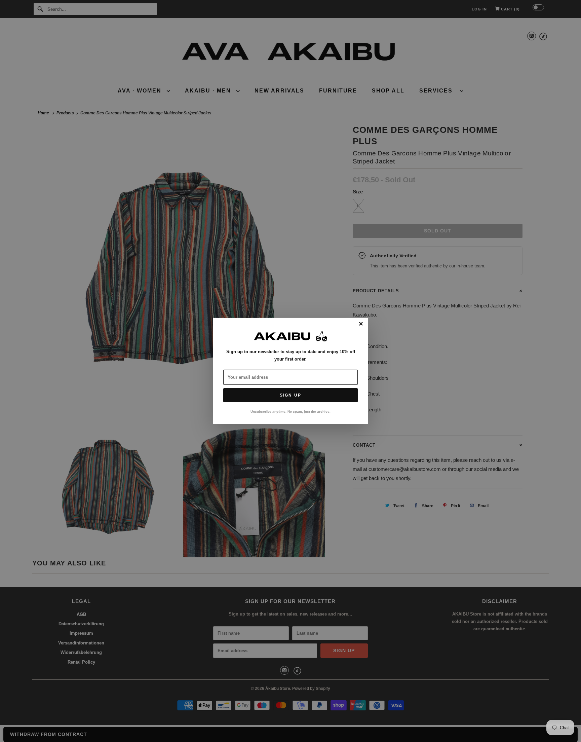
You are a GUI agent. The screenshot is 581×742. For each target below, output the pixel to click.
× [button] (361, 324)
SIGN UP (290, 395)
